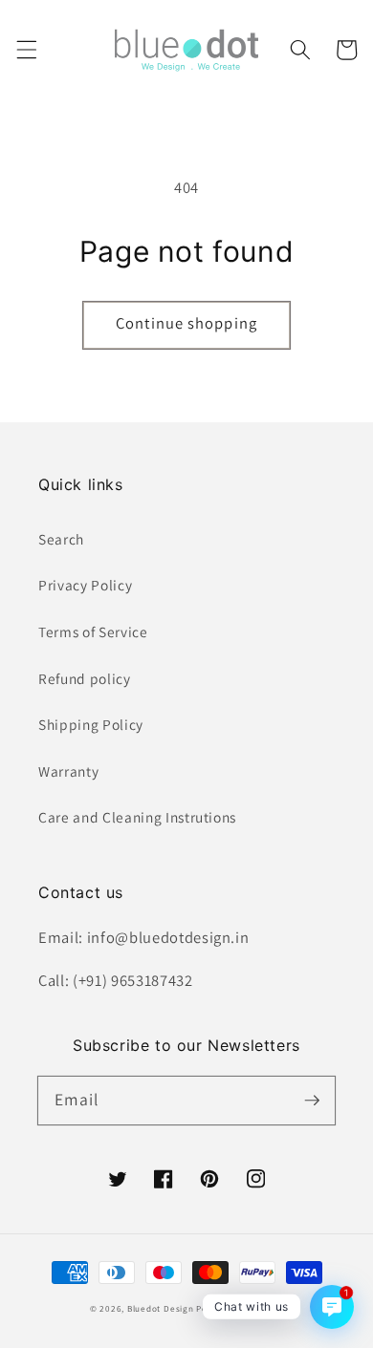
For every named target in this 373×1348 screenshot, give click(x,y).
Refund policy (84, 678)
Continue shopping (186, 322)
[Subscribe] (312, 1100)
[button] (26, 50)
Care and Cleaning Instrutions (137, 816)
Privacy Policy (85, 584)
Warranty (68, 771)
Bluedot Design (160, 1309)
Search (61, 538)
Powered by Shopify (239, 1309)
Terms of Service (93, 631)
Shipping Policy (90, 724)
